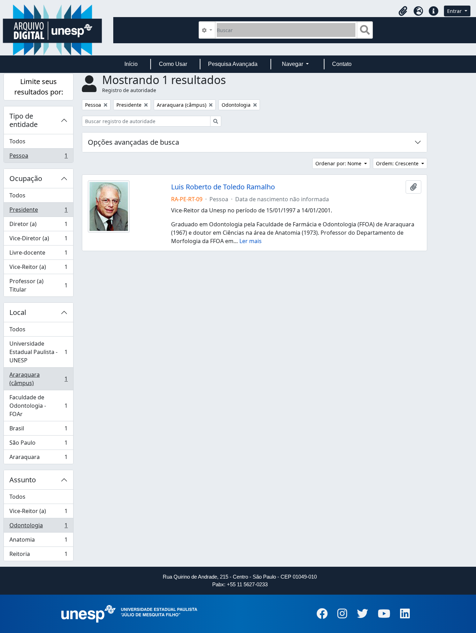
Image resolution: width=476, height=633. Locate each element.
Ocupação (25, 178)
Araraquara (38, 458)
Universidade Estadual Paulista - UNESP (38, 352)
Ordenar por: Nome (339, 163)
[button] (402, 11)
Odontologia (38, 527)
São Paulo (38, 444)
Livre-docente (38, 254)
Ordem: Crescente (398, 163)
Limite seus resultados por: (38, 87)
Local (17, 312)
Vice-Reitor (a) (38, 268)
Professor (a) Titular (38, 285)
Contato (342, 64)
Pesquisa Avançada (233, 64)
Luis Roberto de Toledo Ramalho (223, 187)
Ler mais (250, 241)
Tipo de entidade (23, 120)
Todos (17, 141)
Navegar (293, 64)
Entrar (455, 11)
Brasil (38, 430)
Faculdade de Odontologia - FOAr (38, 405)
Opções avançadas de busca (133, 142)
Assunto (22, 479)
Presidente (38, 211)
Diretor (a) (38, 225)
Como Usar (173, 64)
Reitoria (38, 555)
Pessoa (38, 157)
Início (131, 64)
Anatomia (38, 541)
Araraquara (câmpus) (38, 379)
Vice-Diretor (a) (38, 240)
